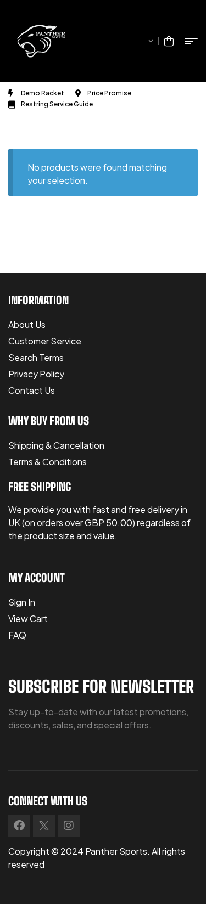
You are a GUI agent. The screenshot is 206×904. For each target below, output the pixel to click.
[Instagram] (69, 826)
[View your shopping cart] (169, 41)
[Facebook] (19, 826)
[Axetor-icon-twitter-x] (44, 826)
